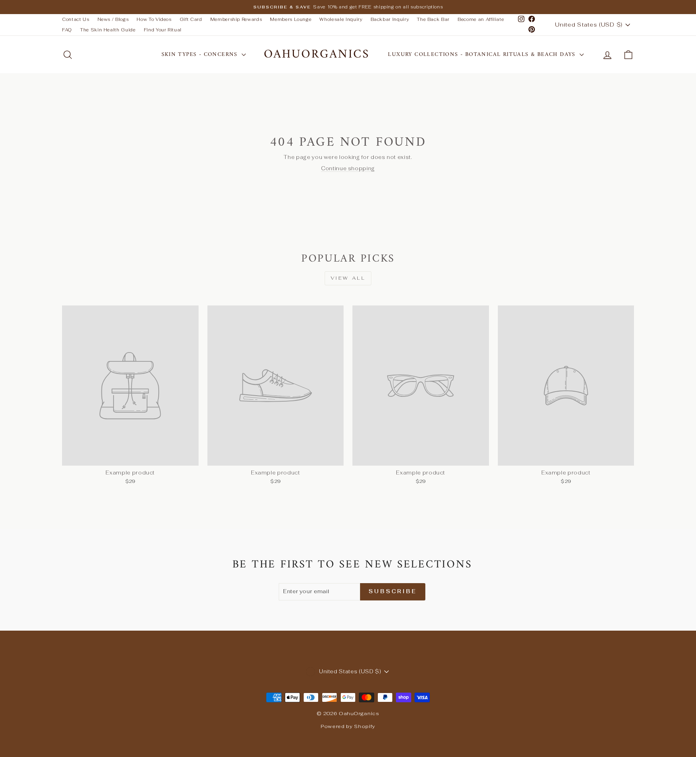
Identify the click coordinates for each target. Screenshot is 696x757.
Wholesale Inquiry (340, 19)
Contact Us (75, 19)
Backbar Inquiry (390, 19)
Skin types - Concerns (201, 55)
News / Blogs (113, 19)
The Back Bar (433, 19)
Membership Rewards (236, 19)
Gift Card (191, 19)
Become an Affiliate (481, 19)
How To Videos (154, 19)
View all (348, 278)
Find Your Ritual (163, 30)
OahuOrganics (317, 54)
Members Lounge (290, 19)
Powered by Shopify (348, 726)
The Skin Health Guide (108, 30)
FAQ (67, 30)
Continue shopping (348, 168)
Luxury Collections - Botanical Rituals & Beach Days (483, 55)
